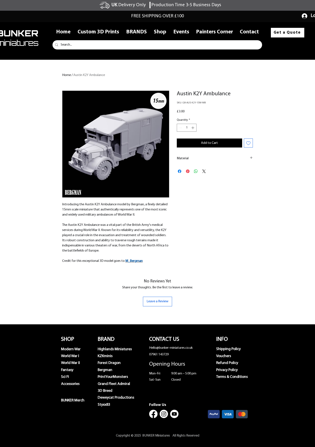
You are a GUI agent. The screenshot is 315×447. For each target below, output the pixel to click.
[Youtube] (174, 414)
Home (66, 75)
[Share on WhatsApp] (195, 171)
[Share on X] (204, 171)
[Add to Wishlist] (248, 143)
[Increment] (193, 127)
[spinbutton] (186, 127)
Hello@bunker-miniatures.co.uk (171, 348)
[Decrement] (180, 127)
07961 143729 (159, 354)
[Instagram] (164, 414)
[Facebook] (153, 414)
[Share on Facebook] (179, 171)
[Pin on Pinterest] (187, 171)
